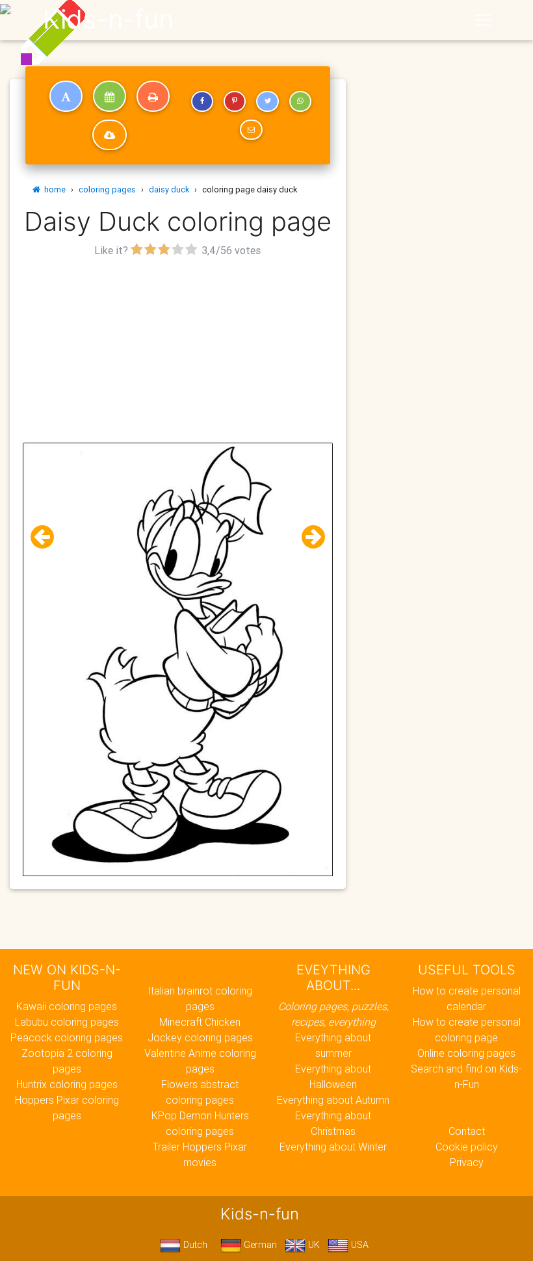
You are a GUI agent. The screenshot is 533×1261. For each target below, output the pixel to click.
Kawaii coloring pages (66, 1006)
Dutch (194, 1245)
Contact (466, 1131)
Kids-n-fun (108, 19)
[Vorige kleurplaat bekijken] (47, 537)
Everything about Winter (333, 1146)
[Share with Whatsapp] (300, 101)
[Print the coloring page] (153, 96)
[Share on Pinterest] (235, 101)
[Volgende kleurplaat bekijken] (308, 537)
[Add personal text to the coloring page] (66, 96)
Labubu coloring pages (67, 1021)
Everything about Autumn (333, 1099)
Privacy (467, 1162)
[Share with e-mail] (251, 130)
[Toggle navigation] (482, 20)
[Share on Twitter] (267, 101)
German (259, 1245)
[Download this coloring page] (109, 135)
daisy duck (169, 189)
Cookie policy (467, 1146)
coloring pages (107, 189)
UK (313, 1245)
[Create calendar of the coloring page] (109, 96)
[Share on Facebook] (202, 101)
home (53, 189)
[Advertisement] (178, 352)
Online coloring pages (466, 1053)
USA (358, 1245)
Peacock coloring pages (66, 1037)
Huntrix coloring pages (67, 1084)
